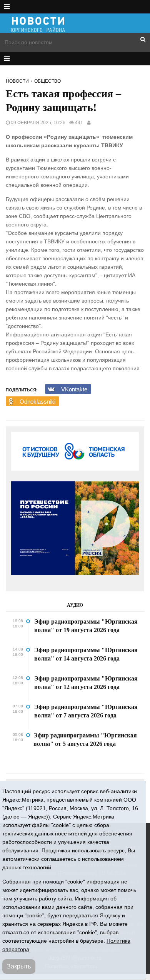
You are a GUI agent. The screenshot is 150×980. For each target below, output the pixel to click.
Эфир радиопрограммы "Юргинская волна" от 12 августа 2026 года (86, 682)
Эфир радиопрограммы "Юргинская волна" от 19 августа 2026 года (86, 625)
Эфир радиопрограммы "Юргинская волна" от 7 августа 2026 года (86, 711)
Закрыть (19, 966)
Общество (47, 81)
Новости (17, 81)
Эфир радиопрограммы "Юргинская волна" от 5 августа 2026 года (85, 739)
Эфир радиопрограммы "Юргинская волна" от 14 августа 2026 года (86, 654)
